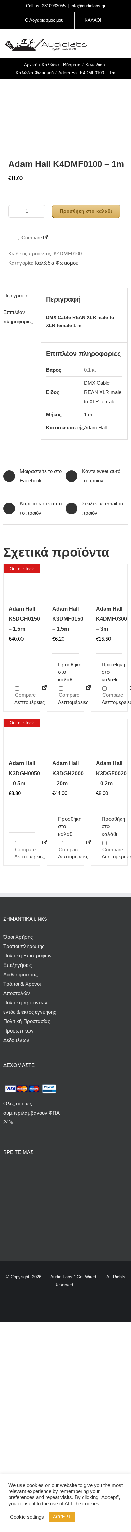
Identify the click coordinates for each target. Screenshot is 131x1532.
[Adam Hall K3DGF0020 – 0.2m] (109, 737)
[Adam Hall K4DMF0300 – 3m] (109, 582)
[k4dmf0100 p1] (65, 112)
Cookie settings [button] (27, 1517)
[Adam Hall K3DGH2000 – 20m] (65, 737)
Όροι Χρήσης (18, 937)
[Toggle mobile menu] (125, 44)
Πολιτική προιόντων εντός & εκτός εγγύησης (29, 1007)
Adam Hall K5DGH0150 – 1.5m (24, 619)
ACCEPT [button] (62, 1516)
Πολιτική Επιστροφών (27, 955)
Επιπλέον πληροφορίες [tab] (18, 316)
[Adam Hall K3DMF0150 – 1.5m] (65, 582)
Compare (31, 237)
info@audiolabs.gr (88, 5)
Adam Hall (95, 427)
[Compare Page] (45, 237)
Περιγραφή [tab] (15, 295)
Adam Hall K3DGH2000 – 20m (68, 773)
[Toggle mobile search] (113, 44)
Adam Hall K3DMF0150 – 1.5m (67, 619)
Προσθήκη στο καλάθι (86, 211)
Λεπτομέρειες (24, 702)
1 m (88, 414)
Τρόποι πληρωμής (23, 946)
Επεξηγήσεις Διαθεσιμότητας (20, 969)
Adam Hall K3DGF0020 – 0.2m (111, 773)
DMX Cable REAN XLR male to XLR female (102, 392)
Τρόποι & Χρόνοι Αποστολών (22, 988)
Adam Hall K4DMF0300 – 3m (111, 619)
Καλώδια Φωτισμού (56, 263)
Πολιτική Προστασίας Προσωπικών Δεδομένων (26, 1030)
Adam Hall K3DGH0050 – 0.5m (24, 773)
